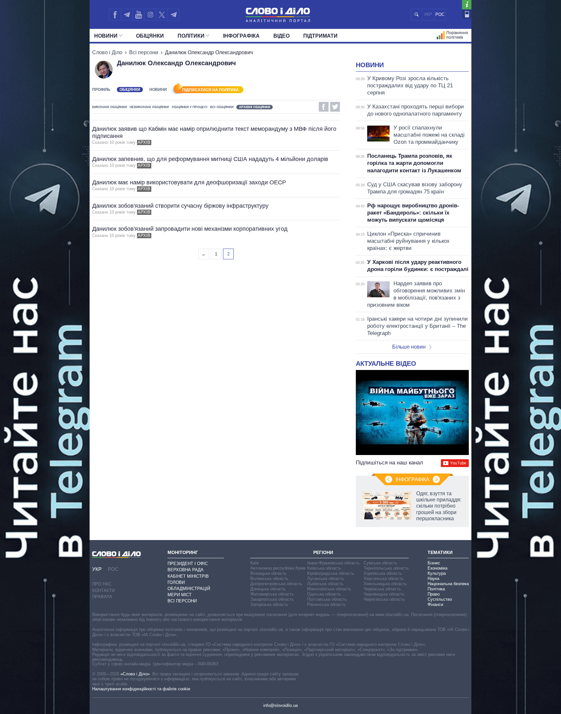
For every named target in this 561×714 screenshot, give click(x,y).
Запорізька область (269, 604)
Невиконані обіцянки (149, 107)
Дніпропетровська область (276, 583)
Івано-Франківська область (333, 562)
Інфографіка (241, 36)
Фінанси (435, 604)
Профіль (101, 89)
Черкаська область (382, 588)
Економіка (437, 568)
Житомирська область (272, 594)
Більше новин (409, 347)
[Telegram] (126, 14)
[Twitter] (162, 14)
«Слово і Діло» (135, 673)
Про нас (101, 584)
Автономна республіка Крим (277, 568)
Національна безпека (448, 583)
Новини (106, 36)
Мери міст (180, 594)
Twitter (335, 107)
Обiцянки (150, 36)
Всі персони (143, 52)
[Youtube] (138, 14)
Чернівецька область (384, 594)
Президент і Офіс (188, 563)
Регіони (323, 552)
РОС (439, 14)
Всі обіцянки (221, 107)
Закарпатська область (272, 599)
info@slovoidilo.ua (280, 705)
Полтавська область (327, 599)
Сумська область (380, 562)
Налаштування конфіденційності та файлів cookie (141, 688)
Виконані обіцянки (109, 107)
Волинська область (269, 578)
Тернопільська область (386, 568)
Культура (437, 573)
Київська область (324, 568)
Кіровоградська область (330, 573)
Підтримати (320, 36)
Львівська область (325, 583)
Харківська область (383, 573)
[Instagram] (150, 14)
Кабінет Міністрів (188, 576)
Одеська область (324, 594)
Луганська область (325, 578)
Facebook (324, 107)
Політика (436, 588)
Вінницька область (268, 573)
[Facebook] (115, 14)
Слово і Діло (107, 52)
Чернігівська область (384, 599)
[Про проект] (466, 4)
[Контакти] (466, 14)
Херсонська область (384, 578)
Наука (433, 578)
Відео (281, 36)
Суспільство (440, 599)
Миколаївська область (329, 588)
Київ (254, 562)
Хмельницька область (385, 583)
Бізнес (434, 562)
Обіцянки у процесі (189, 107)
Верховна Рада (186, 569)
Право (434, 594)
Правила (102, 596)
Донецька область (268, 588)
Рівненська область (326, 604)
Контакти (103, 590)
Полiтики (191, 36)
